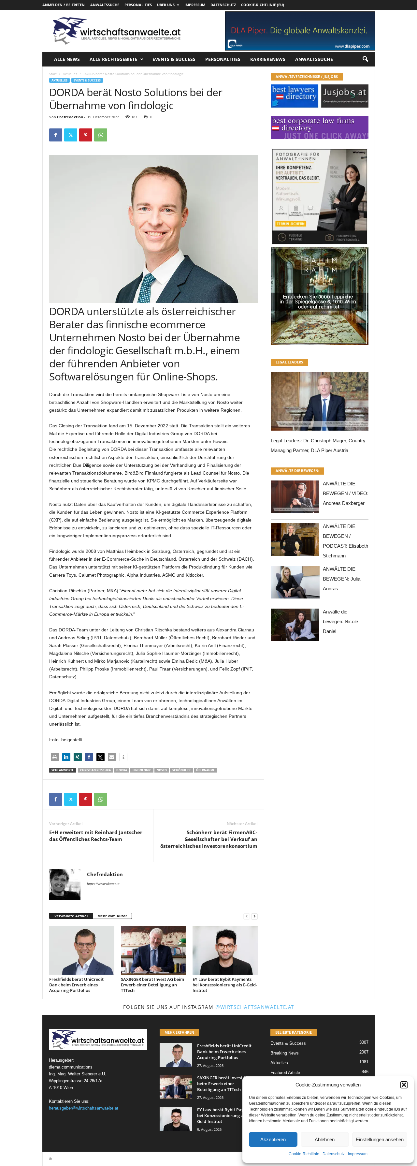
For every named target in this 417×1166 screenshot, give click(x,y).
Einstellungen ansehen (380, 1139)
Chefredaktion (70, 116)
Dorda (121, 770)
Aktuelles (70, 73)
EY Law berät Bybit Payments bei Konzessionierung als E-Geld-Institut (225, 984)
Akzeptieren (273, 1139)
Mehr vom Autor (112, 915)
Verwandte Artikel (71, 915)
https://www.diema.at (103, 884)
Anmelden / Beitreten (63, 4)
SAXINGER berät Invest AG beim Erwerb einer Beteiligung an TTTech (152, 984)
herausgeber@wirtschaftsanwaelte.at (83, 1108)
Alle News (67, 59)
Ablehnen (325, 1139)
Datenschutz (334, 1154)
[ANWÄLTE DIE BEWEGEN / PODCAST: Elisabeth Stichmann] (295, 541)
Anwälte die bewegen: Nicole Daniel (340, 621)
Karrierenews (267, 59)
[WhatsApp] (100, 134)
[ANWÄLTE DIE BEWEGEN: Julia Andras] (295, 584)
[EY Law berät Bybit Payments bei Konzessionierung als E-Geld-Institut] (225, 950)
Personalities (138, 4)
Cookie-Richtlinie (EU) (262, 4)
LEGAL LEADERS (289, 362)
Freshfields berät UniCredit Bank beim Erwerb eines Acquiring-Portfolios (76, 984)
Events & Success (173, 59)
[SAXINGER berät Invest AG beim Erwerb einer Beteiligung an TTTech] (153, 950)
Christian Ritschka (95, 770)
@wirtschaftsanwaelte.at (254, 1007)
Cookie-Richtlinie (304, 1154)
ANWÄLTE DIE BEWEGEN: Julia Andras (341, 578)
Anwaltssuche (104, 4)
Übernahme (205, 770)
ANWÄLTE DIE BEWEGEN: (297, 470)
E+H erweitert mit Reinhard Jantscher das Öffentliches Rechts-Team (95, 835)
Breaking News (284, 1053)
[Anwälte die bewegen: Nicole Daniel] (295, 627)
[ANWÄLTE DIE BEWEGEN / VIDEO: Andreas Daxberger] (295, 498)
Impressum (357, 1154)
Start (53, 73)
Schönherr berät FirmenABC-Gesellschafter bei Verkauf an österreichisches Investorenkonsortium (208, 839)
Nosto (162, 770)
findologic (142, 770)
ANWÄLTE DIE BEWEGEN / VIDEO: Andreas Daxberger (345, 493)
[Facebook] (55, 134)
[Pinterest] (85, 134)
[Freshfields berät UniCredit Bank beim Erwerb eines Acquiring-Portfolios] (81, 950)
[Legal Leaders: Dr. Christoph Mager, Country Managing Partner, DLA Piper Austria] (319, 403)
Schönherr (181, 770)
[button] (404, 1085)
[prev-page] (246, 916)
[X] (70, 134)
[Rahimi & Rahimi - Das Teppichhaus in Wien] (319, 245)
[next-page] (254, 916)
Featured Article (285, 1072)
